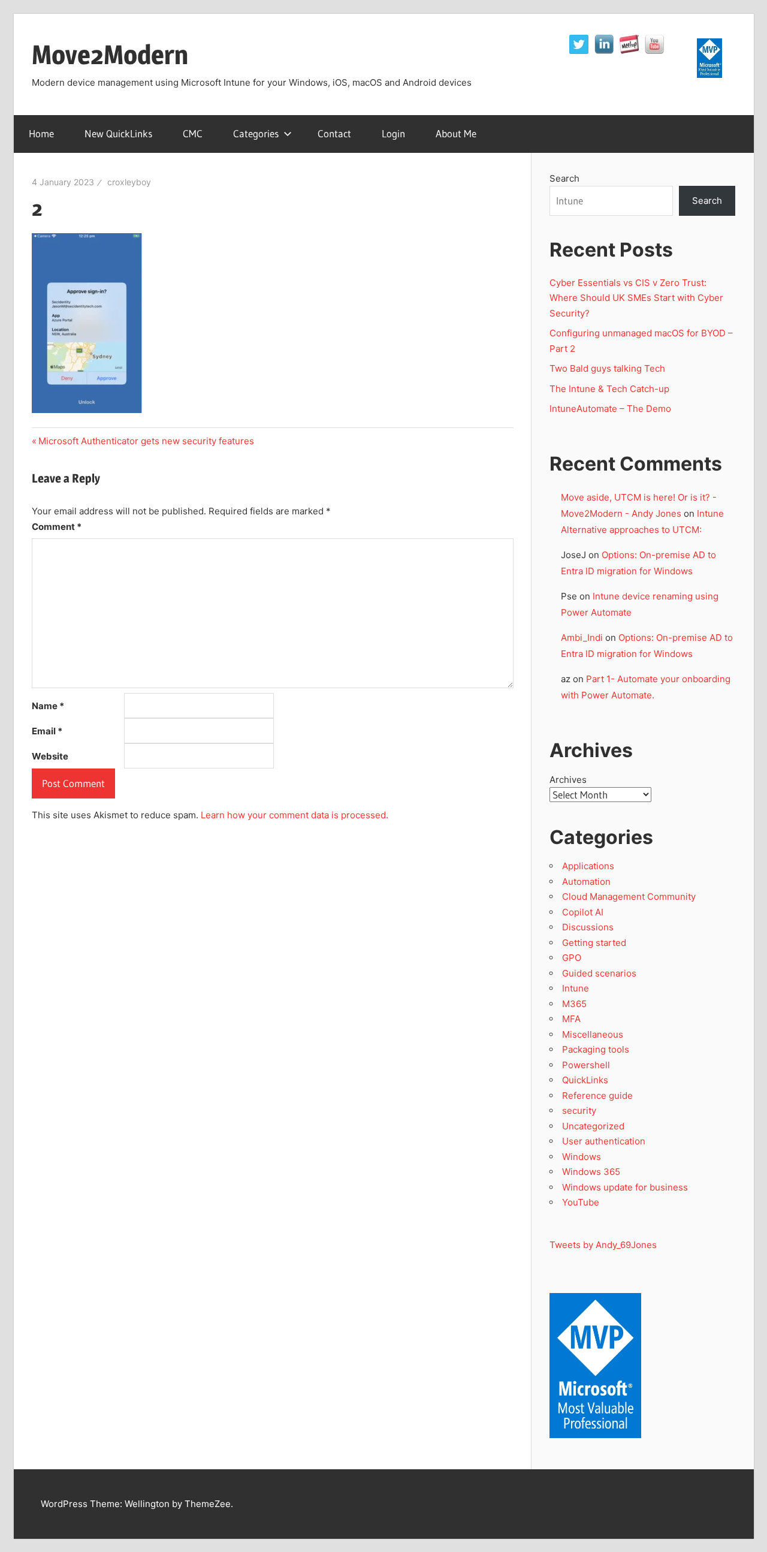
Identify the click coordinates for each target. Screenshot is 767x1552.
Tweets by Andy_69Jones (603, 1244)
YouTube (580, 1202)
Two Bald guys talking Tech (607, 368)
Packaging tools (595, 1049)
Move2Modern (110, 54)
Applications (588, 866)
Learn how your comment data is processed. (294, 815)
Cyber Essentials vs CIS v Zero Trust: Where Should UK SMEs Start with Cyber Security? (636, 298)
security (579, 1110)
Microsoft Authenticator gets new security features (146, 441)
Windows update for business (625, 1187)
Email (47, 731)
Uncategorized (593, 1126)
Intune (575, 988)
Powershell (586, 1065)
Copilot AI (582, 912)
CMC (193, 133)
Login (393, 133)
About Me (456, 133)
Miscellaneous (592, 1034)
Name (48, 706)
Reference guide (597, 1095)
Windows (581, 1156)
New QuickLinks (118, 133)
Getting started (594, 942)
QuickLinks (585, 1080)
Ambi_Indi (582, 637)
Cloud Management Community (629, 896)
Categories (256, 133)
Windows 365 (591, 1171)
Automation (586, 881)
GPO (571, 957)
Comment (56, 526)
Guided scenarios (599, 973)
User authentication (603, 1141)
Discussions (588, 927)
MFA (571, 1018)
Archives (568, 779)
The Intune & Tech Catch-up (610, 388)
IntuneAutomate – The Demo (610, 408)
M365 (574, 1003)
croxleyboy (129, 182)
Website (50, 756)
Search (564, 178)
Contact (334, 133)
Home (41, 133)
